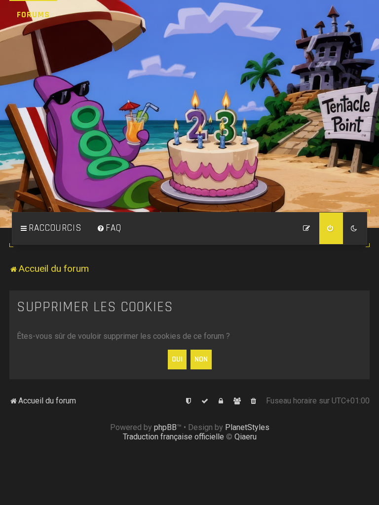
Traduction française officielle (173, 436)
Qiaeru (245, 436)
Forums (33, 14)
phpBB (165, 427)
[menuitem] (109, 228)
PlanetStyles (247, 427)
